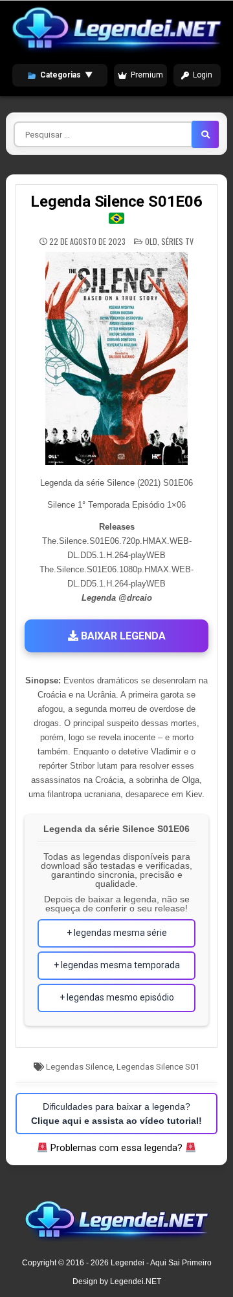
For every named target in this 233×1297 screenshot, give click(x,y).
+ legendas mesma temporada (117, 965)
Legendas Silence (79, 1067)
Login (202, 74)
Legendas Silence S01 (157, 1067)
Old (151, 241)
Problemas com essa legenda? (116, 1148)
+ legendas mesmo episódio (117, 997)
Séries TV (177, 241)
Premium (147, 74)
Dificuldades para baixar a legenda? (116, 1113)
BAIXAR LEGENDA (122, 636)
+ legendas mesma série (117, 933)
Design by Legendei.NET (116, 1281)
